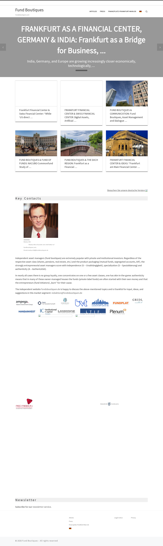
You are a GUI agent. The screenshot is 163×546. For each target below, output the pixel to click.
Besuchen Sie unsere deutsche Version (126, 190)
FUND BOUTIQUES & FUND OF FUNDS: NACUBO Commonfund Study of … (36, 163)
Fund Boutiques (30, 540)
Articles (71, 518)
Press (71, 521)
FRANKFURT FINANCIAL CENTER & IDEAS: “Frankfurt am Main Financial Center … (125, 163)
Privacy (133, 518)
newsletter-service (42, 506)
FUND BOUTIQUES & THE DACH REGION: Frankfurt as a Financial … (81, 163)
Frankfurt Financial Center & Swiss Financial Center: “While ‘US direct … (35, 113)
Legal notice (118, 518)
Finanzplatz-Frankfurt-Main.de (79, 525)
